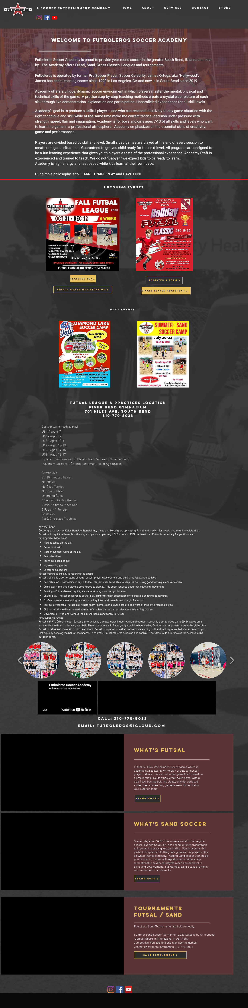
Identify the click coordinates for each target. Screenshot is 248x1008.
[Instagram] (39, 17)
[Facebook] (47, 17)
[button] (41, 660)
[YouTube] (54, 17)
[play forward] (232, 660)
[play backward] (20, 660)
